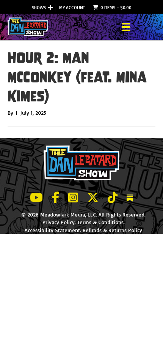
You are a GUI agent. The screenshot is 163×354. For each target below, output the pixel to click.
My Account (72, 7)
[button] (50, 7)
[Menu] (125, 26)
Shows (39, 7)
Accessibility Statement (52, 230)
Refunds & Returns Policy (112, 230)
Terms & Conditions (100, 222)
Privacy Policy (58, 222)
